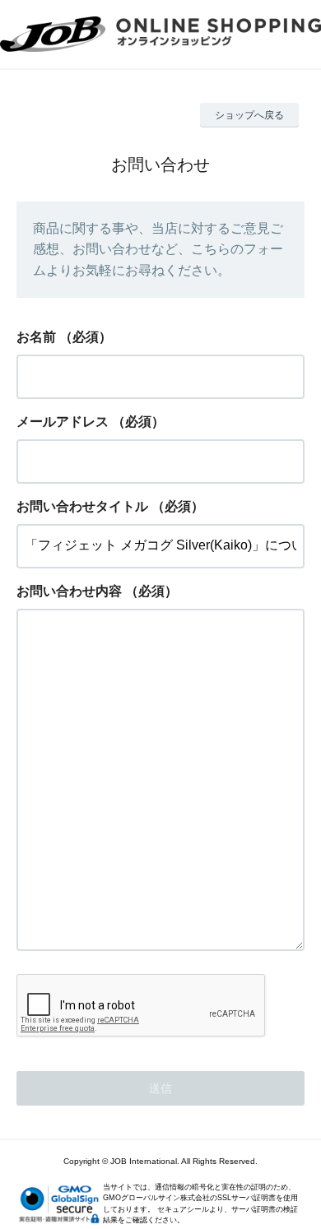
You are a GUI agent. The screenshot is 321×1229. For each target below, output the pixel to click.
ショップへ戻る (249, 115)
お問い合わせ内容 (69, 591)
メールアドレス (62, 422)
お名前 (36, 337)
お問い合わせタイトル (82, 506)
